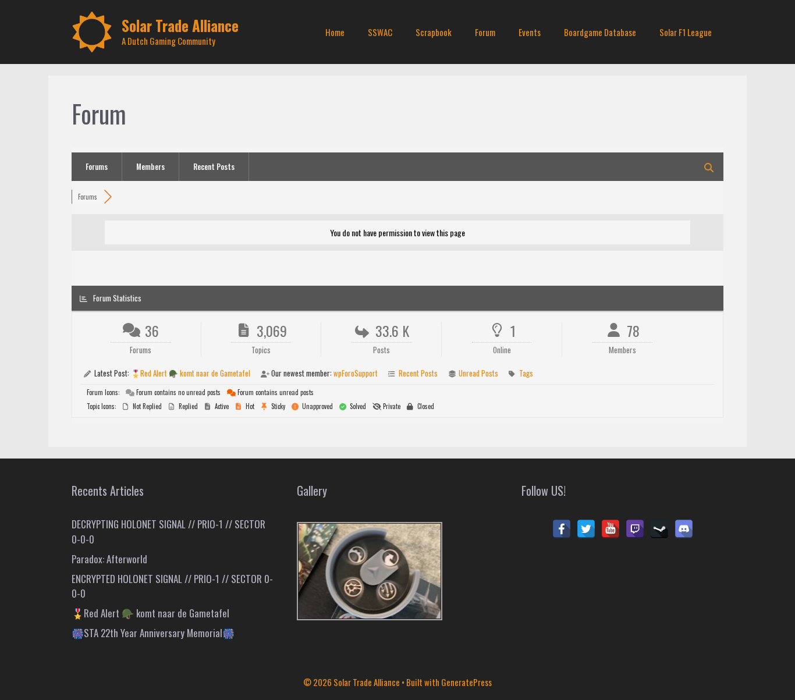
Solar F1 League (685, 32)
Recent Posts (214, 166)
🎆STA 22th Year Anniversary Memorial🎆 (153, 633)
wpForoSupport (355, 373)
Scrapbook (434, 32)
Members (150, 166)
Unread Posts (478, 373)
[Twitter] (586, 529)
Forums (97, 166)
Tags (526, 373)
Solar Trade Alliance (180, 25)
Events (530, 32)
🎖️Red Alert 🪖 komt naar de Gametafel (190, 373)
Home (335, 32)
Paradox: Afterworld (109, 559)
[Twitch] (635, 529)
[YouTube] (610, 529)
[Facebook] (561, 529)
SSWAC (380, 32)
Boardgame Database (600, 32)
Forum (485, 32)
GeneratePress (466, 682)
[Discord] (684, 529)
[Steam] (659, 529)
